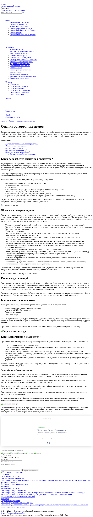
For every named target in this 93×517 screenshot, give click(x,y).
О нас (3, 513)
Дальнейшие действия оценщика (22, 154)
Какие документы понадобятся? (17, 152)
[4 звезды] (30, 453)
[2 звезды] (13, 453)
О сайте (8, 115)
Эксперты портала (12, 117)
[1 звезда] (5, 453)
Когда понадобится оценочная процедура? (21, 144)
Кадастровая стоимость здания (13, 10)
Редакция (10, 513)
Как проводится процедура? (16, 150)
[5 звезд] (37, 453)
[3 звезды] (21, 453)
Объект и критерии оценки (16, 146)
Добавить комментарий (30, 470)
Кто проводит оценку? (14, 148)
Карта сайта (19, 513)
